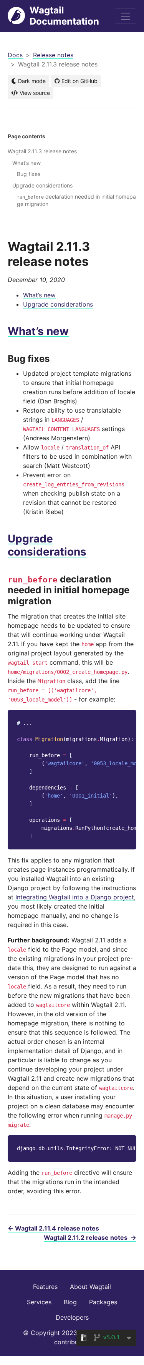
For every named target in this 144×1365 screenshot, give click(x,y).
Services (39, 1302)
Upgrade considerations (58, 304)
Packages (103, 1302)
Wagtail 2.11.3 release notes (42, 151)
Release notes (53, 55)
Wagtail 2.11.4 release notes (53, 1228)
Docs (15, 55)
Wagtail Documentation (64, 16)
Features (45, 1286)
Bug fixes (28, 174)
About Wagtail (90, 1286)
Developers (72, 1317)
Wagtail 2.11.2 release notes (90, 1237)
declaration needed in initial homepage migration (76, 200)
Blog (70, 1302)
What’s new (39, 295)
